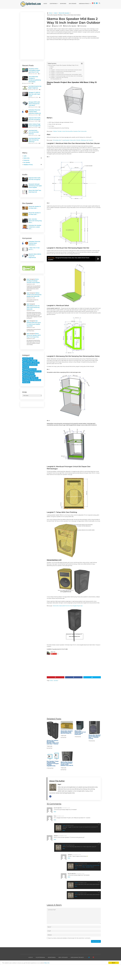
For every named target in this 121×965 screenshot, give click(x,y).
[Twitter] (94, 3)
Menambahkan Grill (56, 78)
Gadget (25, 362)
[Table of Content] (82, 63)
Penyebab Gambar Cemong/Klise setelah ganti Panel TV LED (34, 70)
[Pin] (55, 677)
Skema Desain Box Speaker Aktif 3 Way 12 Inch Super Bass (34, 335)
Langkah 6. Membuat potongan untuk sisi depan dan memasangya (66, 75)
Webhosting (36, 380)
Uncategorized (27, 380)
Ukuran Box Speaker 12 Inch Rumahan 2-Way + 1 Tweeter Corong (95, 736)
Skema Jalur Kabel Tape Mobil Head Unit (35, 191)
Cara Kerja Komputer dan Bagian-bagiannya (34, 87)
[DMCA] (28, 270)
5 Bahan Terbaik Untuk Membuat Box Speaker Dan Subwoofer (70, 131)
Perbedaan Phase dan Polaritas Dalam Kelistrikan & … (34, 243)
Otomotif (25, 367)
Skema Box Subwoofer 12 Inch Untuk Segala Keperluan (67, 605)
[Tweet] (92, 677)
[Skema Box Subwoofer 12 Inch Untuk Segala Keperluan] (81, 725)
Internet (36, 362)
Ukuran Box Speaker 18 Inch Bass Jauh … (35, 207)
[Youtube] (92, 3)
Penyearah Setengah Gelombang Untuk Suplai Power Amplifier (35, 185)
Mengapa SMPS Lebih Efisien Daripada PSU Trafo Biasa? (34, 103)
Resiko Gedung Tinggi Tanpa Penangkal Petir (35, 124)
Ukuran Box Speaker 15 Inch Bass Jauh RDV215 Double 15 (67, 732)
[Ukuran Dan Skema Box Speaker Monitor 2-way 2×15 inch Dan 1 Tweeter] (53, 730)
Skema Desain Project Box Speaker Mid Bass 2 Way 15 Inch (63, 65)
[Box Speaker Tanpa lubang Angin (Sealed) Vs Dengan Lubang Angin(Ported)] (53, 756)
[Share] (74, 677)
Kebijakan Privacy (84, 3)
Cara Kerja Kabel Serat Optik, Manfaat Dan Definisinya (34, 140)
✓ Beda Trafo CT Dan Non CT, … (34, 248)
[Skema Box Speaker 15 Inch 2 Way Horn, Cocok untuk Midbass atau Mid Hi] (67, 756)
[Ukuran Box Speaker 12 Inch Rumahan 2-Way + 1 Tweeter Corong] (95, 727)
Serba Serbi (30, 373)
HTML (30, 362)
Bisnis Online (26, 360)
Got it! (113, 963)
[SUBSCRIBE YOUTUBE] (93, 957)
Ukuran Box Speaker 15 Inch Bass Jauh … (34, 213)
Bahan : (52, 66)
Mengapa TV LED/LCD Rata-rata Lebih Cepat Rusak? (34, 94)
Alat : (52, 68)
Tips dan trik (34, 378)
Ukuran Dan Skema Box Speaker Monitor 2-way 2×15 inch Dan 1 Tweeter (53, 742)
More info (46, 963)
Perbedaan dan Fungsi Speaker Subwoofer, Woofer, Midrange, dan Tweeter (73, 140)
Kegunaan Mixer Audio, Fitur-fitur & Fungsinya (35, 118)
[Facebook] (97, 3)
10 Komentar (82, 26)
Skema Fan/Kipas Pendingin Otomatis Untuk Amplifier (33, 281)
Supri (49, 26)
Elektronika (53, 3)
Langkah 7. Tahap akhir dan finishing (59, 77)
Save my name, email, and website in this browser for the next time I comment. (69, 938)
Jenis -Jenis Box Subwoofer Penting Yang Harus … (35, 220)
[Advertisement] (74, 51)
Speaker (56, 680)
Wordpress (26, 382)
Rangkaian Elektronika (29, 369)
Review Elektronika (35, 371)
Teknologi (26, 378)
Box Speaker (72, 3)
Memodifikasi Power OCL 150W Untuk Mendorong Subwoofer (33, 307)
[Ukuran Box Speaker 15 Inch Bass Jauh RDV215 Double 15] (67, 725)
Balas (55, 811)
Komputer (34, 365)
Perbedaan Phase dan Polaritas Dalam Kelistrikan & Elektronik (35, 111)
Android (25, 358)
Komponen (63, 3)
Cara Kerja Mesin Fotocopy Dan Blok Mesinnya (34, 132)
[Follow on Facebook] (50, 796)
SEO (24, 373)
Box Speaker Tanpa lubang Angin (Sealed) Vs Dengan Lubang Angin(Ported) (53, 763)
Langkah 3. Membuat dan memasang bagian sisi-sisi (63, 71)
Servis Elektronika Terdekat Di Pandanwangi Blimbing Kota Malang (35, 79)
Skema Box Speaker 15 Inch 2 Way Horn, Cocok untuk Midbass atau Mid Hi (67, 763)
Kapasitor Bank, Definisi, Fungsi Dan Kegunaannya (35, 255)
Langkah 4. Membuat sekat (57, 72)
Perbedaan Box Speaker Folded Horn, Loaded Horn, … (35, 227)
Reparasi (25, 371)
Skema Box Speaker (70, 26)
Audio (45, 3)
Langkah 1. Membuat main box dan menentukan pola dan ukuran (66, 69)
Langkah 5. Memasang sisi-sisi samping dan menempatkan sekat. (66, 74)
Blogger (34, 360)
